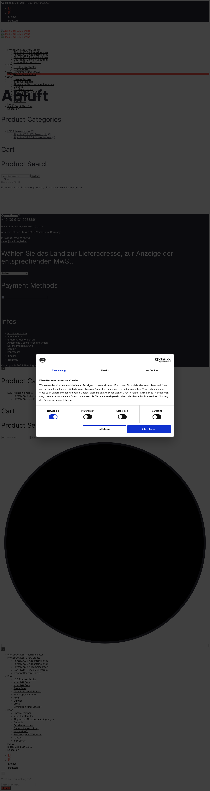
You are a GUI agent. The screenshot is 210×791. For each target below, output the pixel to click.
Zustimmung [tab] (59, 370)
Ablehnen (104, 429)
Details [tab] (105, 370)
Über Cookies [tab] (151, 370)
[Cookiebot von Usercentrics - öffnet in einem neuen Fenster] (157, 360)
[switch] (87, 416)
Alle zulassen (149, 429)
